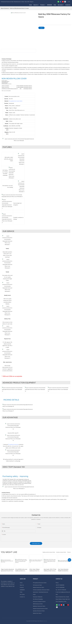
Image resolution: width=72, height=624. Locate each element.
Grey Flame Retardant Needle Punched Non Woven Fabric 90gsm (63, 570)
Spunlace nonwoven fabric (61, 552)
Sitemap (45, 621)
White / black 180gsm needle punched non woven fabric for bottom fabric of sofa (35, 570)
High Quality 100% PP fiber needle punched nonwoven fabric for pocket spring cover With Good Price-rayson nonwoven (50, 570)
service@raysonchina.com (64, 592)
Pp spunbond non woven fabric (15, 101)
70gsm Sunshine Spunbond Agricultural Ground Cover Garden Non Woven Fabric (7, 570)
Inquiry (41, 27)
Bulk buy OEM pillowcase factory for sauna (19, 8)
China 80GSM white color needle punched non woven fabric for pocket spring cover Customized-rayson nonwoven (21, 570)
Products (69, 552)
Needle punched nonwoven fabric (49, 552)
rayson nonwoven (5, 8)
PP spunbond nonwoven (13, 444)
